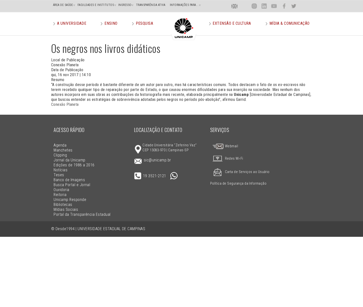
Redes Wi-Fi (234, 158)
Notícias (60, 170)
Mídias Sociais (66, 209)
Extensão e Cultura (232, 23)
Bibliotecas (63, 204)
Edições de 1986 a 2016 (74, 165)
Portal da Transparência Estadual (82, 214)
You (274, 6)
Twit (294, 6)
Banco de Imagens (69, 179)
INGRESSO (125, 5)
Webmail (231, 146)
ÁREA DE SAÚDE (63, 5)
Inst (254, 6)
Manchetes (63, 150)
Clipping (60, 155)
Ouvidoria (61, 189)
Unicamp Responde (70, 199)
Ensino (111, 23)
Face (284, 6)
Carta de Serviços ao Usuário (247, 172)
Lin (264, 6)
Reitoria (60, 194)
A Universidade (71, 23)
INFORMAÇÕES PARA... (184, 5)
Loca (244, 6)
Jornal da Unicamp (69, 160)
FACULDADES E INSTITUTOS (96, 5)
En (235, 6)
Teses (59, 175)
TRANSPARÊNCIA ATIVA (150, 5)
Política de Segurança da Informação (238, 183)
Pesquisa (144, 23)
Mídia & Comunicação (289, 23)
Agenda (60, 145)
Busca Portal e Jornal (72, 184)
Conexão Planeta (65, 104)
